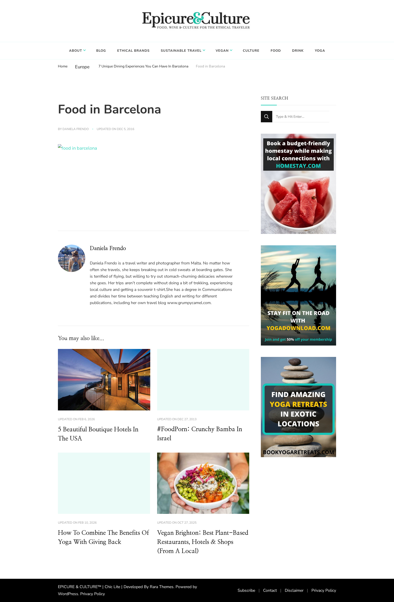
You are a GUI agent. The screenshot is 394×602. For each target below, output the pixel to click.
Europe (82, 67)
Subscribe (246, 590)
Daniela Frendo (75, 129)
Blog (101, 50)
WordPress (68, 594)
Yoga (320, 50)
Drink (298, 50)
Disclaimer (294, 590)
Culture (251, 50)
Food (276, 50)
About (75, 50)
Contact (270, 590)
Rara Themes (162, 586)
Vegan (222, 50)
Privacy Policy (92, 594)
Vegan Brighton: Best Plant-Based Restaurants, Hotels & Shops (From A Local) (202, 542)
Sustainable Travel (181, 50)
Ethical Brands (133, 50)
